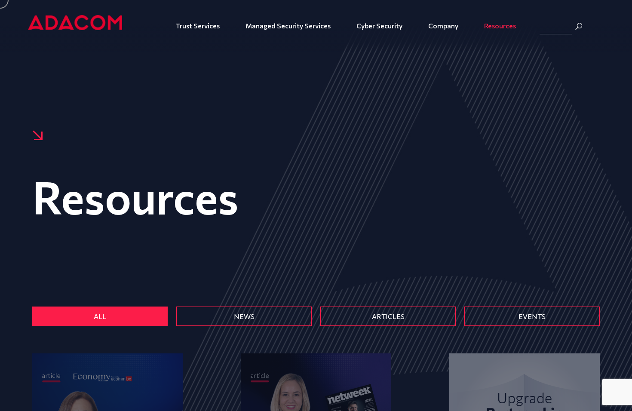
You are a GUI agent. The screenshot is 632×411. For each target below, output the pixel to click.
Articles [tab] (388, 316)
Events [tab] (532, 316)
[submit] (579, 26)
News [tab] (244, 316)
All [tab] (100, 316)
